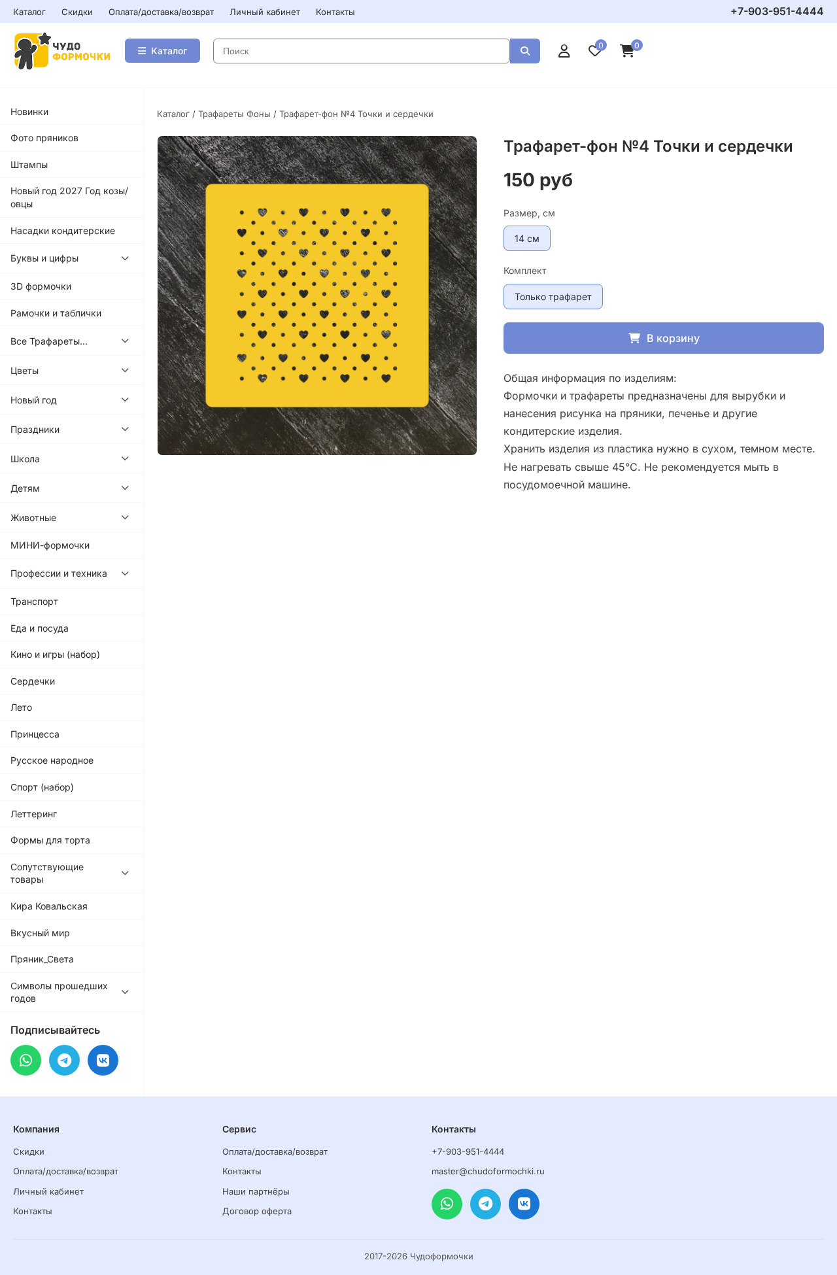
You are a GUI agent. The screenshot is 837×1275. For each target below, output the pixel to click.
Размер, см (529, 212)
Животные (33, 517)
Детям (25, 488)
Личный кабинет (265, 12)
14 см (527, 238)
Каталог (29, 12)
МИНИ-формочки (50, 545)
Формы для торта (50, 839)
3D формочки (40, 286)
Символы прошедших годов (59, 992)
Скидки (77, 12)
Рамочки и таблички (55, 312)
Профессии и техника (58, 573)
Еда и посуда (39, 628)
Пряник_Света (42, 958)
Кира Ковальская (49, 905)
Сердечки (32, 681)
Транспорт (34, 601)
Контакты (335, 12)
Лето (21, 707)
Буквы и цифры (44, 258)
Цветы (24, 370)
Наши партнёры (256, 1191)
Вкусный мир (40, 932)
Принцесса (35, 734)
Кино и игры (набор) (55, 654)
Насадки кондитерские (62, 230)
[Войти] (564, 51)
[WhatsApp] (25, 1060)
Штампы (29, 164)
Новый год (33, 399)
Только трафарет (553, 296)
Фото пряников (44, 137)
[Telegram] (64, 1060)
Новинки (29, 111)
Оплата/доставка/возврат (161, 12)
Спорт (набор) (42, 786)
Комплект (525, 270)
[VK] (103, 1060)
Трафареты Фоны (234, 114)
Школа (25, 458)
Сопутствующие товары (47, 873)
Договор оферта (257, 1211)
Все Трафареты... (49, 341)
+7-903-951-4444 (777, 11)
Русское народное (52, 760)
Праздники (35, 429)
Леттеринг (33, 813)
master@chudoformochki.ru (488, 1171)
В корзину (673, 338)
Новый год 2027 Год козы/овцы (69, 197)
